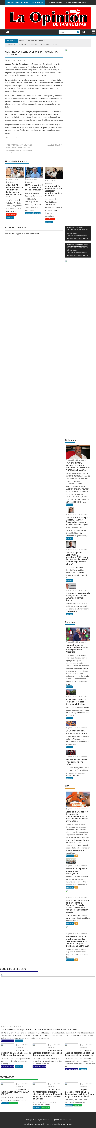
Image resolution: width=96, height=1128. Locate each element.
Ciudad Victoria (11, 214)
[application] (78, 233)
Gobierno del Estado (22, 138)
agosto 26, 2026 (72, 757)
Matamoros (13, 1103)
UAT (76, 856)
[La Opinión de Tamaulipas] (48, 28)
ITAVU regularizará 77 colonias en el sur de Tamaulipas (69, 2)
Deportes (69, 687)
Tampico (37, 213)
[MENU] (93, 32)
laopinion (23, 60)
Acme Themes (66, 1124)
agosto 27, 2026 (12, 179)
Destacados (11, 138)
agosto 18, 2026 (86, 1045)
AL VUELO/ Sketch (53, 145)
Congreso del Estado (7, 1041)
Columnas (69, 505)
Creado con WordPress (33, 1124)
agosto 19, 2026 (54, 1045)
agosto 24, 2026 (22, 1045)
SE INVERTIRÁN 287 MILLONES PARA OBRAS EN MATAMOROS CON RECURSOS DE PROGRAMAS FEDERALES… (19, 149)
